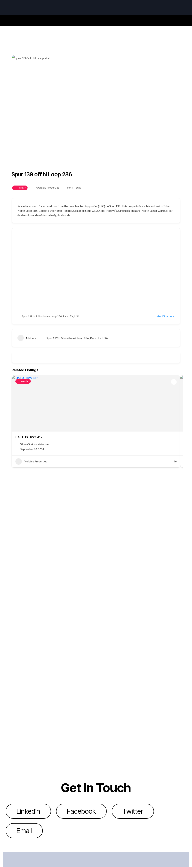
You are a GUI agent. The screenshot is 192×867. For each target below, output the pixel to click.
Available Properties (47, 187)
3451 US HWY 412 (28, 437)
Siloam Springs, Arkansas (34, 444)
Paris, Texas (74, 187)
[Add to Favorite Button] (174, 382)
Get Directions (166, 316)
